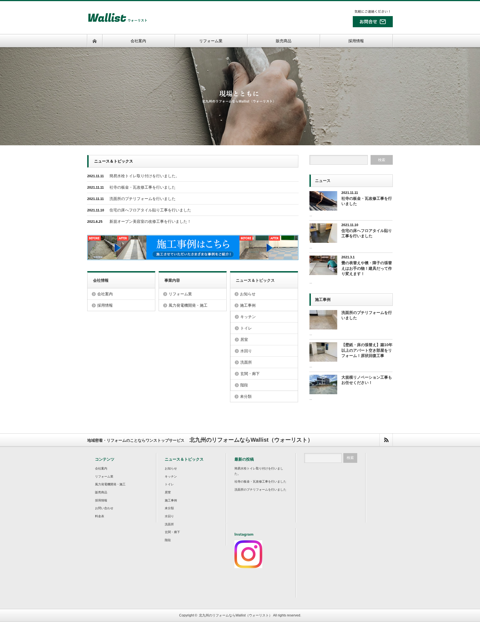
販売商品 (101, 492)
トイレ (246, 328)
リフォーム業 (180, 294)
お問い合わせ (104, 508)
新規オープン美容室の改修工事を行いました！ (150, 221)
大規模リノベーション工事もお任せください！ (366, 380)
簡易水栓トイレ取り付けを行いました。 (144, 176)
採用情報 (105, 305)
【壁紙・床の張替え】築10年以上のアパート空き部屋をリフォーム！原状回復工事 (366, 350)
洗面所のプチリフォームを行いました (142, 198)
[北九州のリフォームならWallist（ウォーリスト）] (117, 23)
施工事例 (248, 305)
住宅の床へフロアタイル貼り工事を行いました (150, 210)
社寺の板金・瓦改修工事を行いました (142, 187)
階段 (244, 385)
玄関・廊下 (250, 373)
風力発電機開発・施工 (188, 305)
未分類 (246, 396)
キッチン (248, 316)
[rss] (385, 440)
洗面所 (246, 362)
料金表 (99, 516)
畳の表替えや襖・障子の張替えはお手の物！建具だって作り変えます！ (366, 268)
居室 (244, 339)
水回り (246, 351)
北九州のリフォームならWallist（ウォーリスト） (235, 615)
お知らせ (248, 294)
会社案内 (105, 294)
